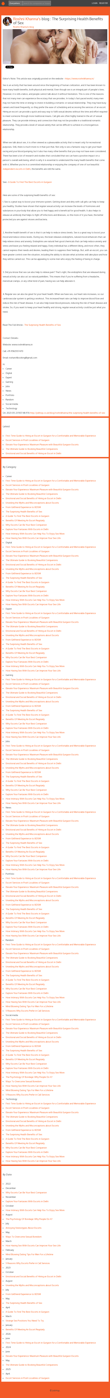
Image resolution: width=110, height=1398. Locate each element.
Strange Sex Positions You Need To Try (25, 1320)
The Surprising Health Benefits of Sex (42, 325)
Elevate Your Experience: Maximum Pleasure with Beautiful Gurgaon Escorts (42, 444)
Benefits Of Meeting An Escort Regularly (25, 520)
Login (94, 3)
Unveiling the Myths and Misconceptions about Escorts (32, 502)
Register (103, 3)
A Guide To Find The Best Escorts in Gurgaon (30, 182)
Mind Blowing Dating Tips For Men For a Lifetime (29, 1006)
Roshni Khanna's (27, 18)
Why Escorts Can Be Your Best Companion (26, 525)
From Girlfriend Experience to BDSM (23, 507)
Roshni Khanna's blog (23, 27)
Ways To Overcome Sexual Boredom (24, 1081)
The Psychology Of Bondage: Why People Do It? (29, 1077)
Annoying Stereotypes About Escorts (23, 1228)
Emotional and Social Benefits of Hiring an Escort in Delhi (33, 453)
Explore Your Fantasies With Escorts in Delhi (27, 529)
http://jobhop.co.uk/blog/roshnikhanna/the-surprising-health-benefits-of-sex (67, 412)
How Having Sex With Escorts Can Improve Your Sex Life (33, 538)
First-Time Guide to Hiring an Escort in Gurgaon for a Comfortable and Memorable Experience (51, 435)
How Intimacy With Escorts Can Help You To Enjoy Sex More (35, 533)
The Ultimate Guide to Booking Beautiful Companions (32, 449)
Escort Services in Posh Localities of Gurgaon (27, 440)
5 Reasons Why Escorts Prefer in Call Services (28, 1010)
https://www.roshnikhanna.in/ (79, 78)
